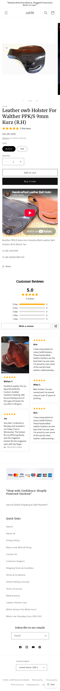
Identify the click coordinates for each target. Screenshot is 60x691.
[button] (6, 12)
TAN (22, 148)
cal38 (11, 680)
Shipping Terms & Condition (20, 568)
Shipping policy (33, 685)
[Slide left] (23, 100)
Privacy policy (51, 680)
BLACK (9, 148)
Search (9, 526)
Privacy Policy (13, 540)
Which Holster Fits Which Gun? (21, 609)
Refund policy (13, 595)
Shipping (5, 138)
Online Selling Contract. (18, 581)
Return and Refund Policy (19, 547)
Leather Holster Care (16, 602)
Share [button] (8, 266)
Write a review (26, 326)
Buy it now (30, 181)
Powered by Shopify (21, 680)
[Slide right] (36, 100)
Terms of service (14, 588)
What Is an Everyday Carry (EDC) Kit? (24, 616)
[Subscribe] (45, 635)
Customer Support (15, 561)
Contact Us (11, 554)
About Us (10, 533)
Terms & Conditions (16, 574)
